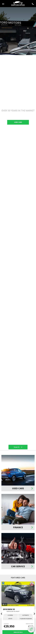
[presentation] (2, 613)
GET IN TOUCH (18, 128)
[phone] (32, 3)
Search (17, 447)
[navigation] (3, 3)
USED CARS (18, 122)
